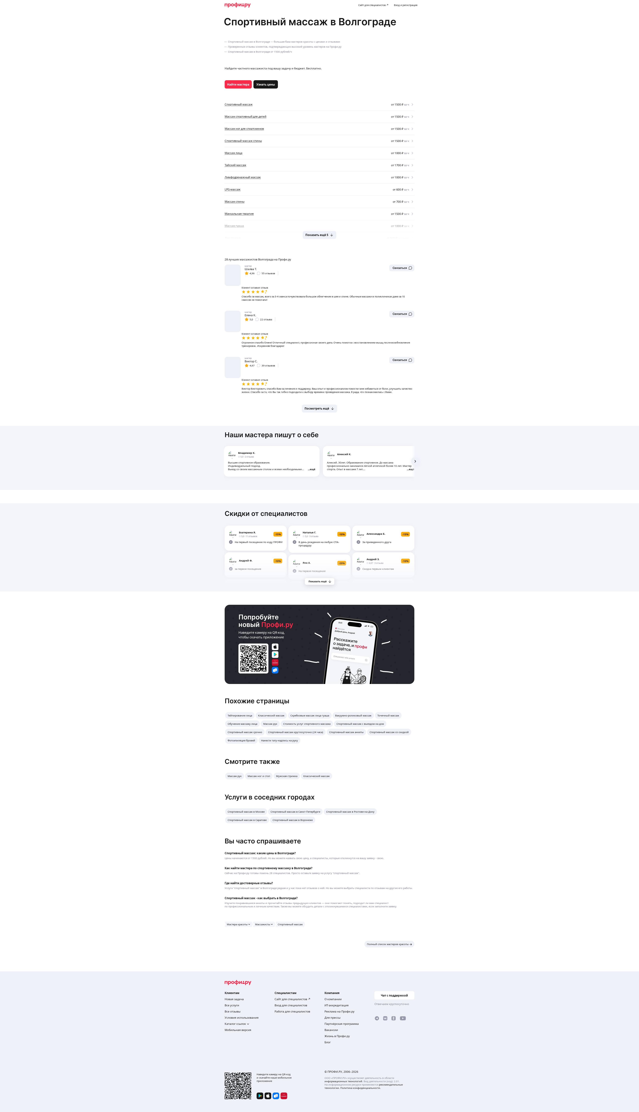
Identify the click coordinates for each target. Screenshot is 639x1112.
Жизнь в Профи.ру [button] (337, 1036)
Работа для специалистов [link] (292, 1011)
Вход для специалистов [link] (291, 1005)
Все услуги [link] (232, 1005)
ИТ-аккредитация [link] (336, 1005)
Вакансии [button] (331, 1030)
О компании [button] (333, 999)
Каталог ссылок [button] (235, 1024)
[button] (401, 268)
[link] (238, 84)
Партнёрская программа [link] (341, 1024)
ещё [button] (312, 469)
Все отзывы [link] (232, 1011)
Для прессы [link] (332, 1017)
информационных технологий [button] (343, 1081)
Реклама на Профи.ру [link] (339, 1011)
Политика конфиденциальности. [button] (360, 1088)
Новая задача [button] (234, 999)
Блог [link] (327, 1042)
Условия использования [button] (242, 1017)
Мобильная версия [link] (238, 1030)
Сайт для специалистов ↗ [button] (293, 999)
